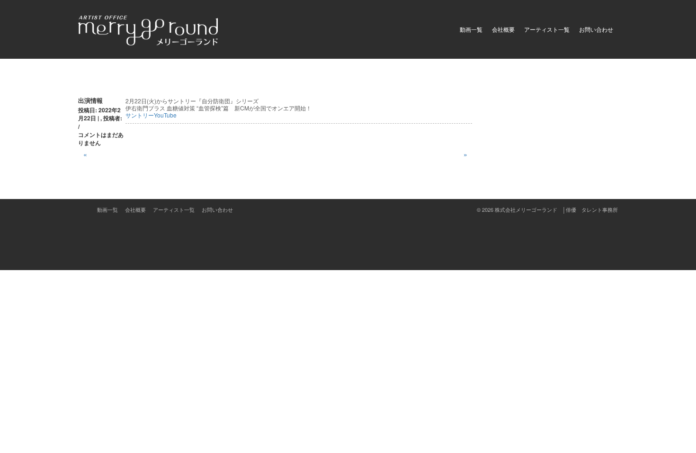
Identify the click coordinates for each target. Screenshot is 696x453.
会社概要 (503, 29)
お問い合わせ (596, 29)
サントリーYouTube (151, 115)
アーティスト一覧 (547, 29)
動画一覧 (471, 29)
